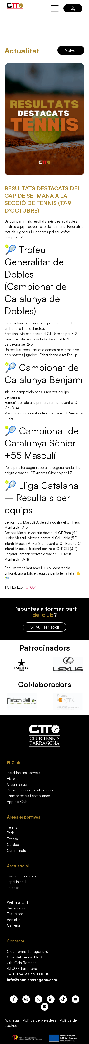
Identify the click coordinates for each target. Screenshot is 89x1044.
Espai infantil (16, 882)
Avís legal (12, 1020)
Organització (17, 784)
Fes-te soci (15, 914)
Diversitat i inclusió (21, 876)
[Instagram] (26, 999)
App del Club (17, 801)
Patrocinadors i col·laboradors (30, 790)
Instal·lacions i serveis (23, 772)
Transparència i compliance (28, 796)
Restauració (16, 908)
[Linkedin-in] (51, 999)
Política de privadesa (39, 1020)
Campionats (16, 850)
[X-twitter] (38, 999)
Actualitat (14, 919)
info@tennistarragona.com (32, 979)
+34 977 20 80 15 (32, 974)
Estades (13, 887)
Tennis (12, 827)
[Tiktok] (63, 999)
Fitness (12, 839)
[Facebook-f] (14, 999)
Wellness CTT (18, 902)
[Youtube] (75, 999)
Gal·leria (13, 925)
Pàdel (11, 833)
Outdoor (13, 844)
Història (13, 778)
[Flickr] (44, 1007)
